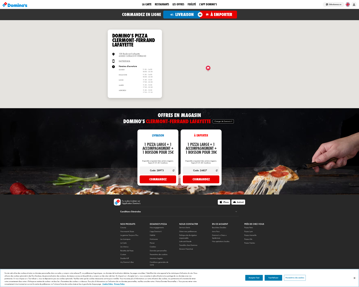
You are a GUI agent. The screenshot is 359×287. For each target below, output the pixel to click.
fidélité (192, 4)
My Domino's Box (127, 262)
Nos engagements (157, 227)
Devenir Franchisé (186, 249)
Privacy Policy (119, 284)
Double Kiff (124, 258)
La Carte (146, 4)
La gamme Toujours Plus (129, 235)
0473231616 (124, 61)
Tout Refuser (273, 277)
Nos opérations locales (220, 241)
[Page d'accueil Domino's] (14, 4)
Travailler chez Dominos (188, 245)
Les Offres (178, 4)
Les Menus (124, 247)
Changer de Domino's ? (223, 121)
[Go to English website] (348, 4)
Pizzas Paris (248, 227)
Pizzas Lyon (248, 231)
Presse (152, 243)
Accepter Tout (254, 277)
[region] (179, 278)
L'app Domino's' (156, 231)
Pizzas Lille (248, 239)
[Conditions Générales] (236, 211)
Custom (123, 254)
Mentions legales (156, 258)
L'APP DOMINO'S (208, 4)
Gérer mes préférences (188, 231)
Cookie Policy (107, 284)
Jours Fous (216, 231)
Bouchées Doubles (219, 227)
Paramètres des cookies (158, 254)
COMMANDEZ (158, 179)
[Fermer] (354, 278)
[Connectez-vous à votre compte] (354, 4)
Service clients (184, 227)
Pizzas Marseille (250, 235)
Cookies (153, 247)
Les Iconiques (125, 239)
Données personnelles (158, 250)
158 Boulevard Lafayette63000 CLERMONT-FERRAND (132, 54)
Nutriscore (154, 239)
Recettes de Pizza (126, 250)
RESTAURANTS (162, 4)
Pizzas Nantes (249, 243)
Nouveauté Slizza (127, 231)
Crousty (123, 227)
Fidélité (152, 235)
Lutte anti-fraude (185, 241)
